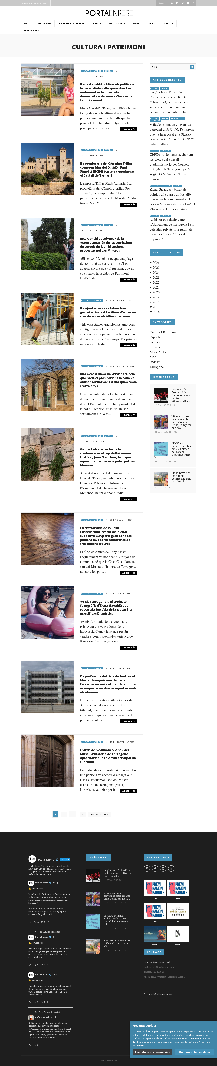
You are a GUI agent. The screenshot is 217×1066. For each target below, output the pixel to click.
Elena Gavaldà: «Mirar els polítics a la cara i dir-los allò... (181, 477)
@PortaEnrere (35, 1028)
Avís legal (149, 994)
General (109, 71)
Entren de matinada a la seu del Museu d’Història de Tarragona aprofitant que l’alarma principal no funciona (108, 756)
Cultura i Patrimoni (71, 23)
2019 (156, 297)
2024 (156, 272)
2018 (156, 302)
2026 (156, 262)
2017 (156, 307)
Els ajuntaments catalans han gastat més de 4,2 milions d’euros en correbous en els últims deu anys (108, 312)
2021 (156, 287)
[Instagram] (171, 868)
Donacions (31, 30)
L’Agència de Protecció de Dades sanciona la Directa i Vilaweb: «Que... (181, 395)
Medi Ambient (118, 23)
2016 (156, 311)
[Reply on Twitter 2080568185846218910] (30, 1045)
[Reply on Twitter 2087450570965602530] (30, 922)
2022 (156, 282)
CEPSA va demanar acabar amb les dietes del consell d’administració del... (172, 450)
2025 (156, 267)
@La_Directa (49, 911)
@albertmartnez (44, 908)
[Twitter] (155, 868)
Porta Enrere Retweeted (49, 931)
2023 (156, 277)
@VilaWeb (46, 914)
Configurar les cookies (194, 1052)
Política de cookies (164, 994)
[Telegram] (163, 868)
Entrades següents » (99, 814)
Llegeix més (128, 129)
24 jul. (55, 937)
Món (136, 23)
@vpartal (62, 911)
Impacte (168, 23)
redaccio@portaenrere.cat (157, 962)
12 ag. (55, 882)
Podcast (151, 23)
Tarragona (44, 23)
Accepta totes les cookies (152, 1052)
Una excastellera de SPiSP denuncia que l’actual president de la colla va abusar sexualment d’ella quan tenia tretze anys (108, 380)
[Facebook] (147, 868)
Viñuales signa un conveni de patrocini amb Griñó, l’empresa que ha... (182, 422)
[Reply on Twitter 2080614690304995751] (30, 965)
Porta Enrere (41, 882)
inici (27, 23)
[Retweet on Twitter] (36, 931)
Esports (97, 23)
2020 (156, 292)
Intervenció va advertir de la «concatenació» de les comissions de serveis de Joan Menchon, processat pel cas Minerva (106, 244)
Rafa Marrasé (42, 1017)
